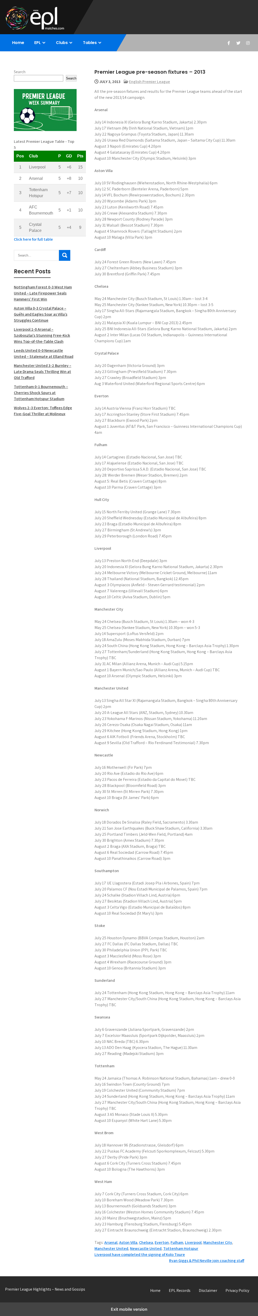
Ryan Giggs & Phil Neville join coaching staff (206, 1260)
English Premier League (149, 81)
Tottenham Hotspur (180, 1248)
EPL (37, 43)
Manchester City (217, 1242)
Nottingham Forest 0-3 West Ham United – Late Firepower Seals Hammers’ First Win (43, 293)
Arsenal (110, 1242)
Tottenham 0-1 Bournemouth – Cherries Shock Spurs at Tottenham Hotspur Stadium (41, 392)
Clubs (62, 43)
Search (19, 71)
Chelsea (146, 1242)
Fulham (177, 1242)
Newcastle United (146, 1248)
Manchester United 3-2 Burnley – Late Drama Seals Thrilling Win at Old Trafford (42, 371)
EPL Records (179, 1290)
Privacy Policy (237, 1290)
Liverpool (193, 1242)
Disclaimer (208, 1290)
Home (18, 43)
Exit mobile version (129, 1309)
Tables (90, 43)
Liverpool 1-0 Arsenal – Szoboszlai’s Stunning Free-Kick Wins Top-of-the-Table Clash (42, 335)
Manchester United (111, 1248)
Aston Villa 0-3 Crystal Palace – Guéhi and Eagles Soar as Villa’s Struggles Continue (40, 314)
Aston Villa (128, 1242)
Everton (162, 1242)
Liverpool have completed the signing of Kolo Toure (139, 1254)
